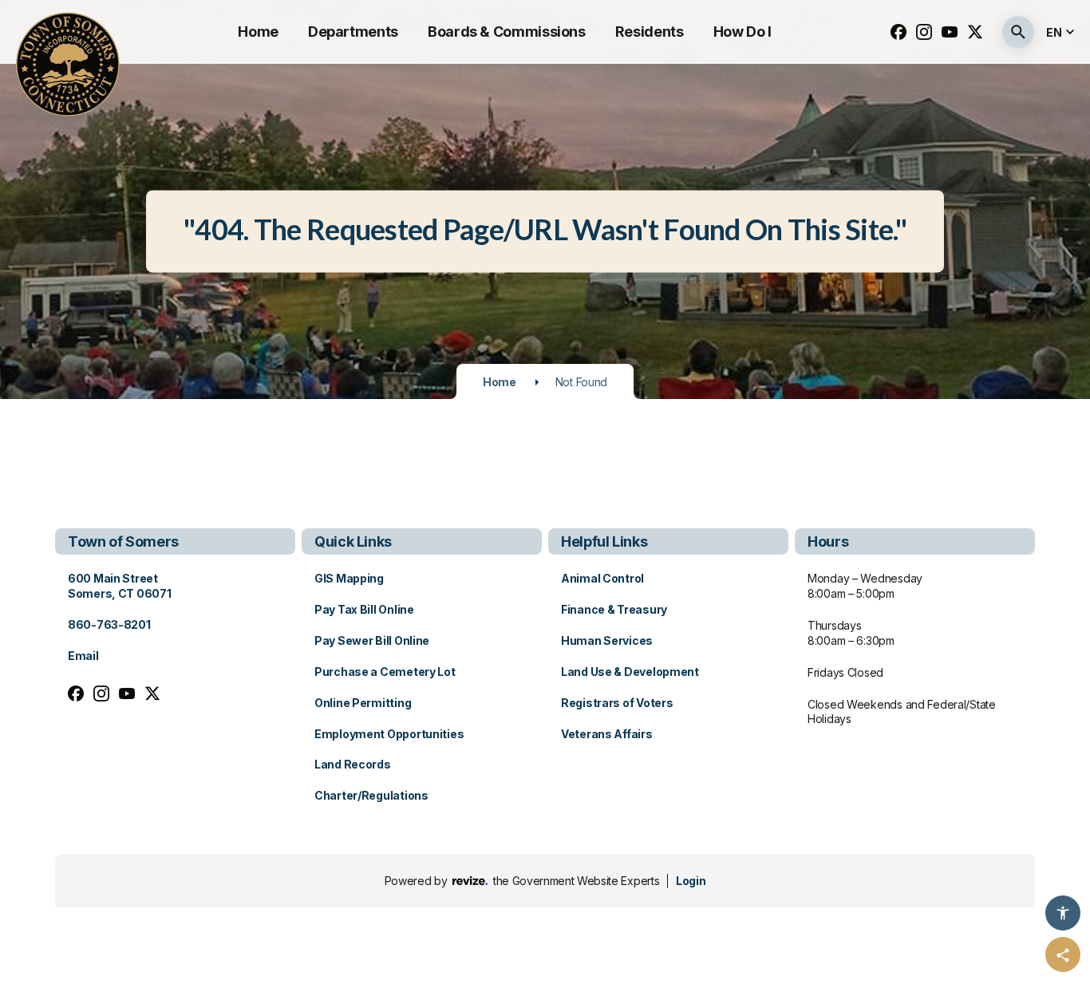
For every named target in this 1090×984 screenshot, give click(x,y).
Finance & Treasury (614, 609)
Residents (649, 31)
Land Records (352, 764)
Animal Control (602, 578)
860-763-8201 (109, 624)
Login (690, 880)
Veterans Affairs (607, 734)
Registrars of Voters (617, 702)
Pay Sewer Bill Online (371, 640)
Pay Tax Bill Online (364, 609)
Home (258, 31)
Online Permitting (362, 702)
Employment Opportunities (389, 734)
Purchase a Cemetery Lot (385, 671)
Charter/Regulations (371, 795)
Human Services (607, 640)
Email (83, 655)
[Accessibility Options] (1062, 913)
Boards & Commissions (507, 31)
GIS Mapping (349, 578)
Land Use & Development (630, 671)
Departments (353, 31)
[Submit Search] (1018, 32)
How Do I (742, 31)
